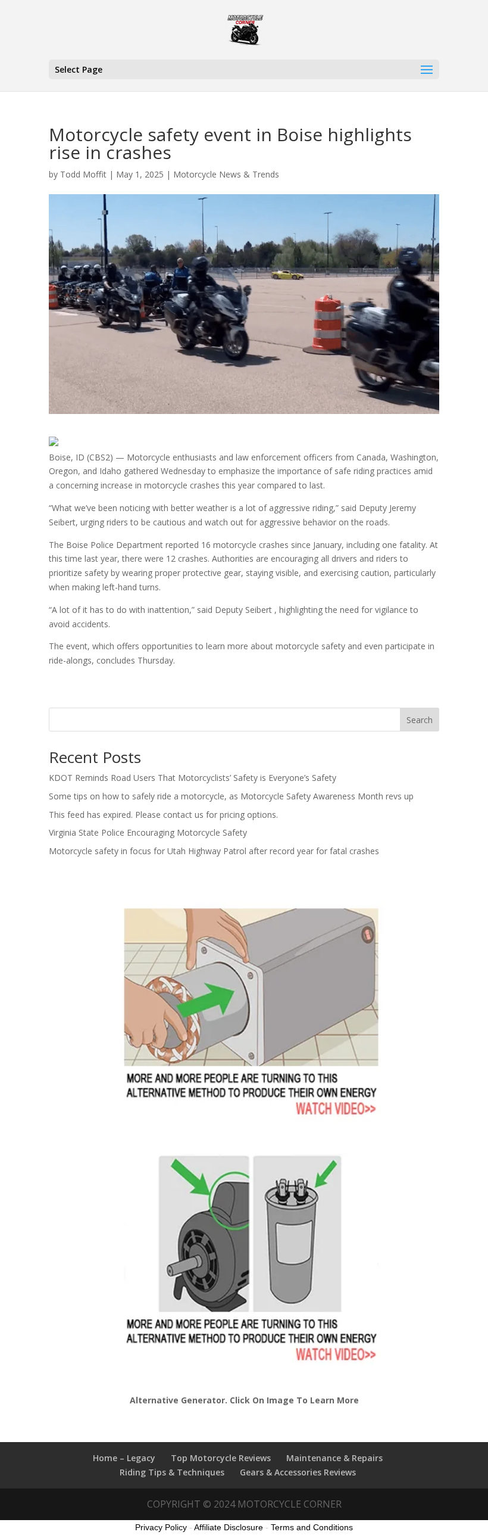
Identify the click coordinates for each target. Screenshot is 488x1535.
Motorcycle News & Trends (226, 174)
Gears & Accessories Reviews (298, 1472)
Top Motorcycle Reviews (221, 1458)
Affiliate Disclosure (228, 1527)
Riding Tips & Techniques (172, 1472)
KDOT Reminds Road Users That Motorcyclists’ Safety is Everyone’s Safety (192, 777)
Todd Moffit (83, 174)
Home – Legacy (124, 1458)
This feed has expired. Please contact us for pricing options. (163, 814)
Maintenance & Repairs (334, 1458)
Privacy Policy (161, 1527)
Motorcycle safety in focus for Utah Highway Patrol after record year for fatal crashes (214, 851)
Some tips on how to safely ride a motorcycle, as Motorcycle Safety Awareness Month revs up (231, 796)
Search (419, 720)
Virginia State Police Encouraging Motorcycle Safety (148, 832)
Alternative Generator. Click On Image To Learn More (244, 1400)
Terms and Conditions (312, 1527)
